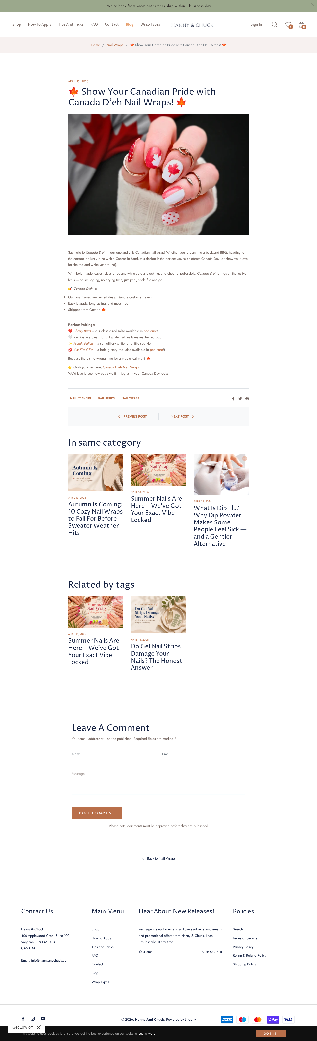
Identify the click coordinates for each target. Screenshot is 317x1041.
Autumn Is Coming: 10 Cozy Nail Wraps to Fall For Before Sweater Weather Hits (95, 519)
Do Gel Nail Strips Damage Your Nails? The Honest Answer (156, 657)
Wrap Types (100, 981)
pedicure (150, 330)
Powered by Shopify (181, 1019)
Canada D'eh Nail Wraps (121, 367)
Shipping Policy (244, 964)
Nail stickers (80, 398)
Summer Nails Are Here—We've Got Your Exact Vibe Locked (156, 509)
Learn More (147, 1033)
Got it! (271, 1033)
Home (95, 44)
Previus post (135, 416)
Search (238, 929)
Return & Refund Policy (249, 955)
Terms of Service (245, 938)
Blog (95, 972)
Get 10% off (22, 1027)
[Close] (39, 1027)
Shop (95, 929)
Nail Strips (106, 398)
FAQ (95, 955)
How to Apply (102, 938)
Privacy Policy (243, 946)
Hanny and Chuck (149, 1019)
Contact (97, 964)
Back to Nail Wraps (161, 858)
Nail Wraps (114, 44)
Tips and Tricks (103, 946)
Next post (180, 416)
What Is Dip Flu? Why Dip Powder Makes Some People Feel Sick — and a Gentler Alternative (220, 526)
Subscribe (213, 951)
